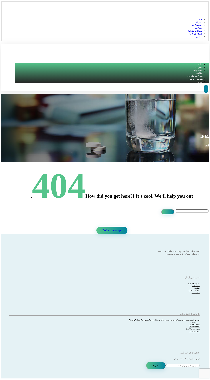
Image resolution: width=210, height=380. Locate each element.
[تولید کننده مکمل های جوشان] (203, 13)
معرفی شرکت (194, 283)
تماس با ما (196, 293)
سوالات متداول (194, 290)
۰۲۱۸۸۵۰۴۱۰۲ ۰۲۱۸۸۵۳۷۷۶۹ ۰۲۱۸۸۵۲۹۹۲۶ (194, 324)
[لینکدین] (199, 256)
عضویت (156, 365)
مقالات (197, 288)
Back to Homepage (112, 230)
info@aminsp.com (193, 329)
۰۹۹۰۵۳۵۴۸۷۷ (194, 331)
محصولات (196, 286)
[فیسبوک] (197, 256)
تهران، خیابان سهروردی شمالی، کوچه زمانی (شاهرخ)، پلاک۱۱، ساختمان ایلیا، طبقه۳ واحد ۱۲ (164, 320)
